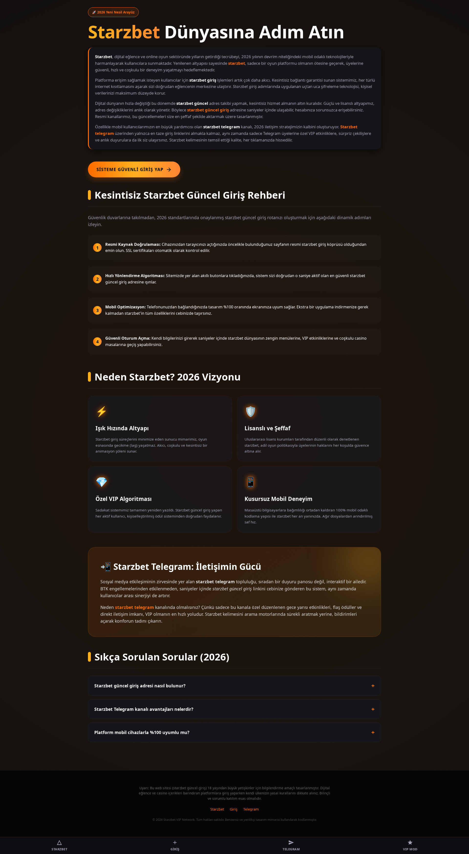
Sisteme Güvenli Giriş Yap (129, 169)
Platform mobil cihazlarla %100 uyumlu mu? (141, 732)
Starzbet (217, 809)
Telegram (251, 809)
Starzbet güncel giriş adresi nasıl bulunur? (139, 686)
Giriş (233, 809)
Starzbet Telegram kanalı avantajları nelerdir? (143, 709)
